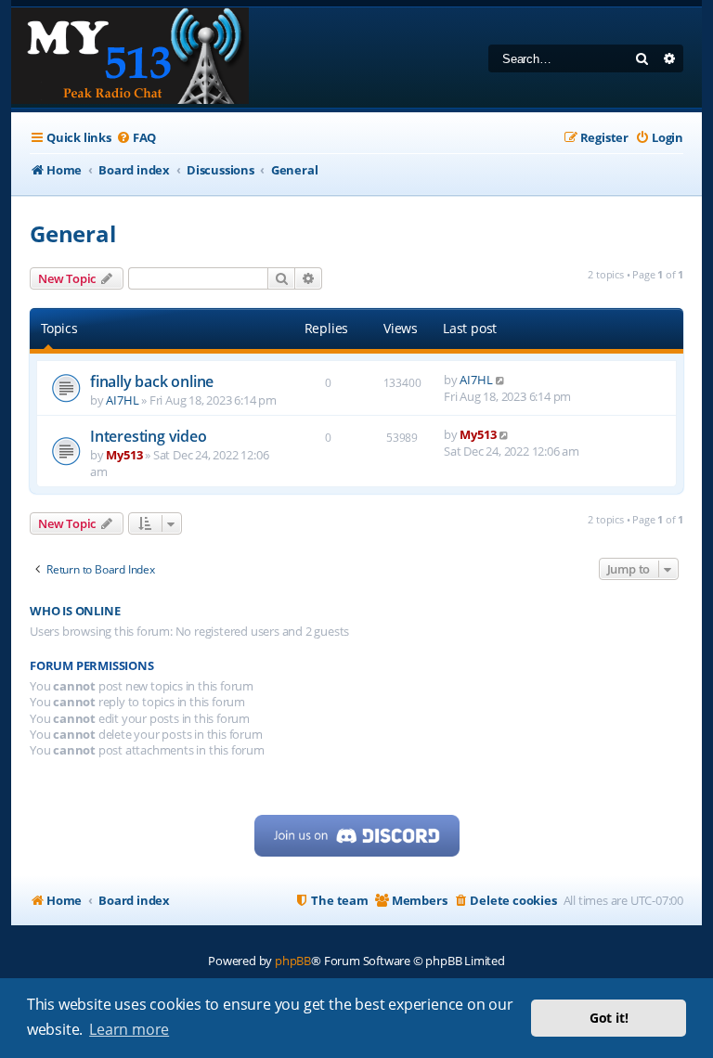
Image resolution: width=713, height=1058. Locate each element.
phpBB (293, 960)
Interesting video (148, 436)
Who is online (75, 611)
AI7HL (122, 400)
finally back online (152, 381)
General (73, 233)
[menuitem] (136, 137)
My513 (124, 454)
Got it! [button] (609, 1017)
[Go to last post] (501, 379)
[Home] (130, 57)
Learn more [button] (129, 1029)
